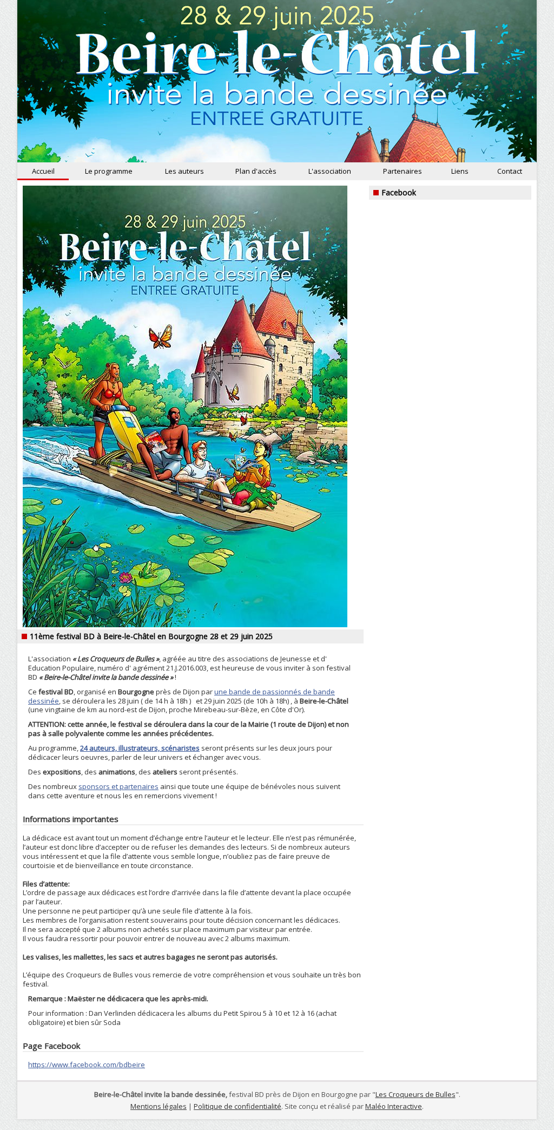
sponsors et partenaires (118, 786)
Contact (509, 171)
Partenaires (402, 171)
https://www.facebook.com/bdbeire (86, 1064)
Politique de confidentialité (237, 1106)
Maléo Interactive (393, 1106)
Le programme (109, 171)
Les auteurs (184, 171)
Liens (460, 171)
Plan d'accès (255, 171)
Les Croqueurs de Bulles (415, 1094)
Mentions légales (158, 1106)
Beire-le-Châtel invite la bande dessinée (277, 81)
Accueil (43, 171)
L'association (329, 171)
